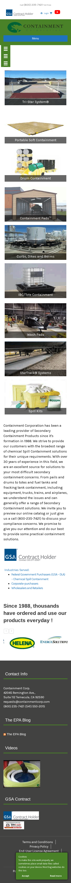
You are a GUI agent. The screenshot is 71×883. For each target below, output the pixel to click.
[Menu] (5, 48)
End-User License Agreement (39, 851)
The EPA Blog (16, 734)
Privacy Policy (39, 846)
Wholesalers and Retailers (27, 588)
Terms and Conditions (37, 842)
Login (46, 13)
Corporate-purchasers (24, 583)
